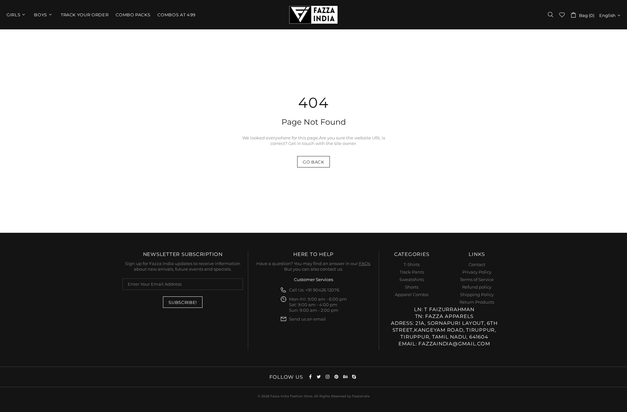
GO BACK (313, 162)
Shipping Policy (477, 294)
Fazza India (313, 14)
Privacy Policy (476, 272)
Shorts (411, 287)
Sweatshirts (411, 279)
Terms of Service (477, 279)
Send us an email (307, 319)
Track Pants (412, 272)
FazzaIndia (361, 396)
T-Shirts (412, 264)
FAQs (364, 263)
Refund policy (476, 287)
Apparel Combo (411, 294)
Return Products (476, 302)
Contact (477, 264)
